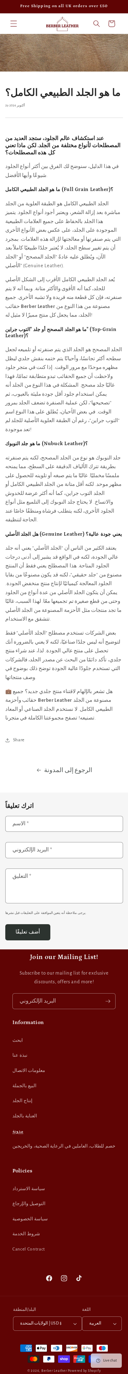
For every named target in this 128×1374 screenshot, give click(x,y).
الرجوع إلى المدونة (68, 770)
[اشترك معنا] (107, 1001)
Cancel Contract (28, 1249)
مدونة (17, 1131)
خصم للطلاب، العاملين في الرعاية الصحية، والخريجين (63, 1146)
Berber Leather (54, 1370)
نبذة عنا (19, 1055)
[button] (13, 23)
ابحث (17, 1040)
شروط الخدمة (26, 1234)
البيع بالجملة (24, 1085)
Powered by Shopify (84, 1370)
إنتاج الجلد (22, 1100)
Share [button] (19, 740)
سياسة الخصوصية (30, 1219)
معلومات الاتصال (28, 1070)
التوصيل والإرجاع (28, 1203)
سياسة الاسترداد (28, 1188)
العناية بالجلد (24, 1116)
